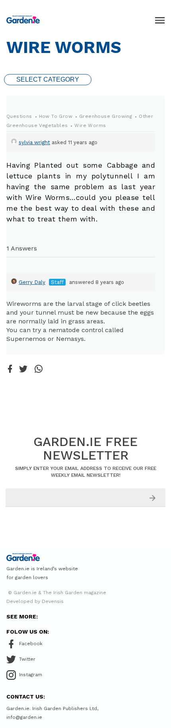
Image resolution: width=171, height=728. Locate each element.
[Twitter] (23, 369)
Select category (47, 79)
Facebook (31, 643)
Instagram (30, 674)
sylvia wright (34, 142)
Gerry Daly (32, 282)
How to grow (55, 116)
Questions (19, 116)
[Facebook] (10, 369)
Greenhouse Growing (105, 116)
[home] (23, 19)
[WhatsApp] (38, 369)
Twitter (27, 659)
